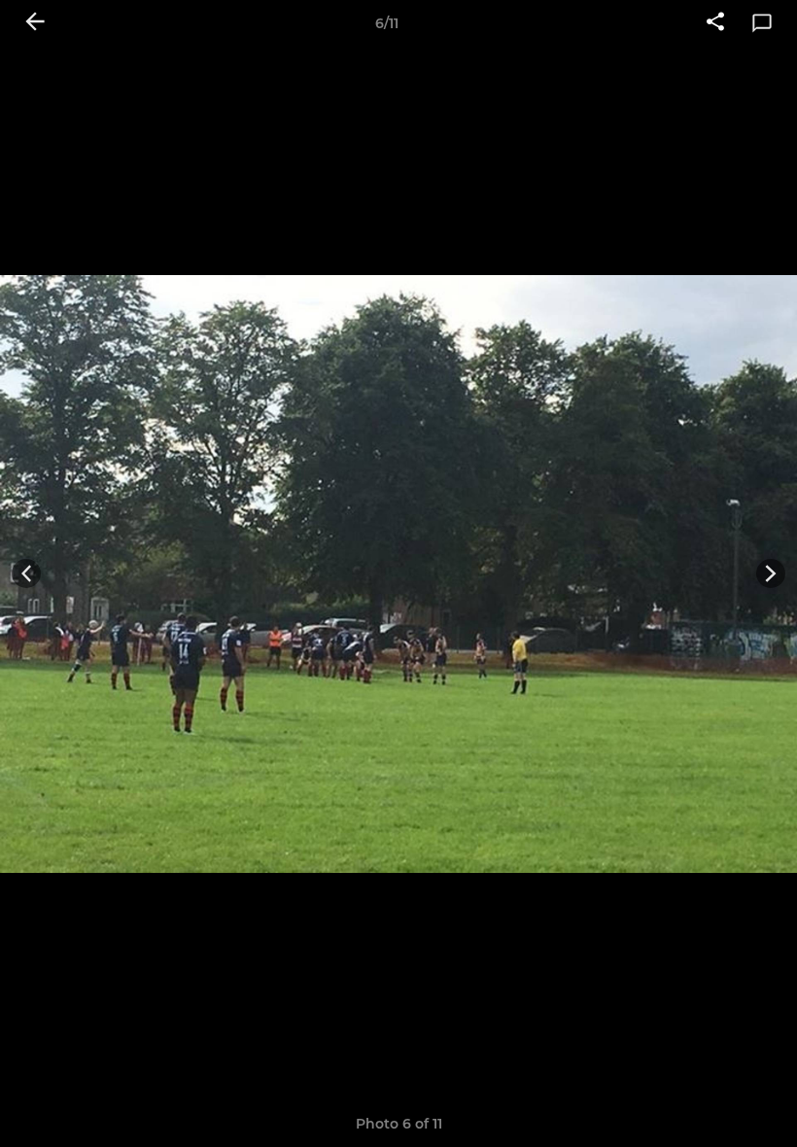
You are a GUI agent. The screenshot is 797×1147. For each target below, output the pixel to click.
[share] (715, 23)
